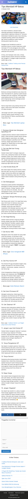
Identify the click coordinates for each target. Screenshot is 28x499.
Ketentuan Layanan (19, 492)
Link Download (14, 27)
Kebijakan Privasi (14, 495)
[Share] (7, 414)
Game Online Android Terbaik (10, 481)
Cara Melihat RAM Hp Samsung (10, 484)
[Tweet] (20, 414)
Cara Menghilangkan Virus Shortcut (11, 487)
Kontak (5, 492)
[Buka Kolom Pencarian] (26, 2)
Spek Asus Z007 (6, 478)
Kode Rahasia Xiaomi (17, 286)
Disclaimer (11, 492)
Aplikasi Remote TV (7, 475)
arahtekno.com (16, 497)
